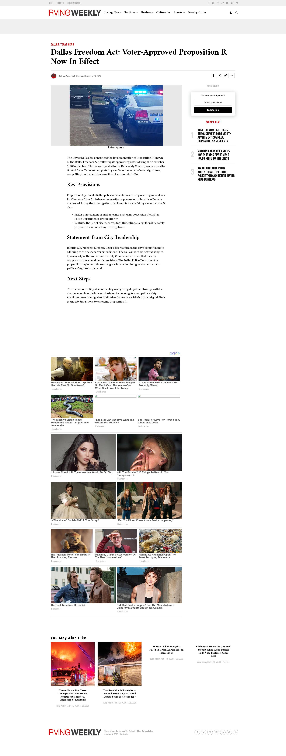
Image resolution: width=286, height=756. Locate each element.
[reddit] (236, 3)
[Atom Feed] (229, 732)
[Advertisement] (143, 26)
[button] (215, 76)
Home (106, 731)
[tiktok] (222, 3)
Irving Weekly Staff (63, 705)
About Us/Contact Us (119, 731)
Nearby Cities (197, 12)
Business (147, 12)
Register (60, 3)
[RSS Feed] (235, 732)
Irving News (112, 12)
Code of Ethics (135, 731)
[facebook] (208, 3)
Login (51, 3)
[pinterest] (232, 3)
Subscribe (213, 110)
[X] (213, 3)
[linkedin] (227, 3)
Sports (178, 12)
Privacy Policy (147, 731)
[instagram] (217, 3)
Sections (129, 12)
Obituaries (163, 12)
